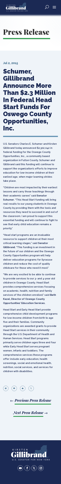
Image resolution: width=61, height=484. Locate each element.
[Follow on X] (34, 468)
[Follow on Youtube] (20, 468)
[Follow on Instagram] (41, 468)
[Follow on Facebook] (27, 468)
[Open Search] (47, 7)
